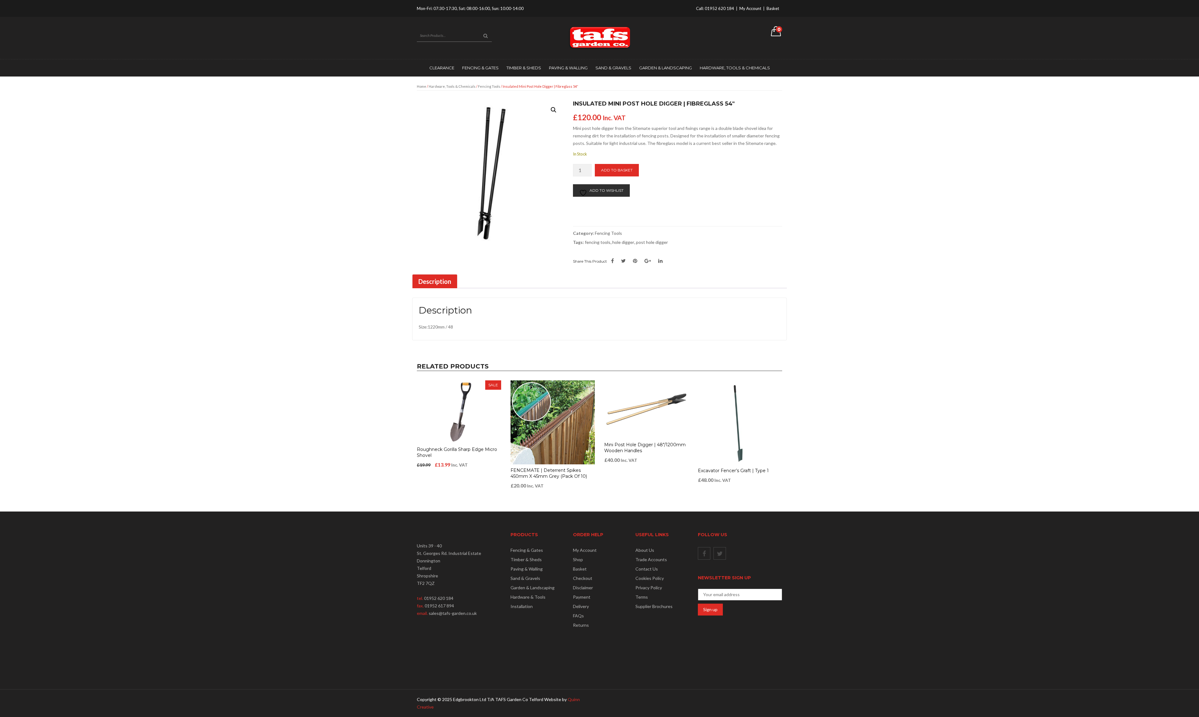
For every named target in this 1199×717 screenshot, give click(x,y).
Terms (641, 597)
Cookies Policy (649, 578)
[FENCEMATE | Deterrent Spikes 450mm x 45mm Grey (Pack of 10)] (553, 422)
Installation (522, 606)
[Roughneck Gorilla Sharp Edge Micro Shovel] (459, 412)
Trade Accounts (651, 559)
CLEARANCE (441, 67)
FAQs (578, 615)
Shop (578, 559)
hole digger (623, 242)
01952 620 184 (719, 8)
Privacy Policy (648, 587)
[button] (553, 110)
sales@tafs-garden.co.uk (453, 613)
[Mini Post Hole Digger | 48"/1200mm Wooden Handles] (646, 409)
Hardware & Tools (528, 597)
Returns (581, 625)
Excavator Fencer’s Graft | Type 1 (733, 470)
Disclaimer (583, 587)
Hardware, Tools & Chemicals (735, 67)
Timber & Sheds (523, 67)
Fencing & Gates (480, 67)
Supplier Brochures (654, 606)
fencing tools (597, 242)
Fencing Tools (489, 86)
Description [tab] (434, 281)
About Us (644, 550)
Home (421, 86)
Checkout (582, 578)
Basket (773, 8)
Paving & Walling (568, 67)
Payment (581, 597)
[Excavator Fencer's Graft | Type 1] (740, 422)
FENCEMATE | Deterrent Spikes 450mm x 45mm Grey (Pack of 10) (549, 473)
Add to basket (617, 170)
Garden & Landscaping (665, 67)
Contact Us (646, 568)
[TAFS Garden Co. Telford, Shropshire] (599, 37)
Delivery (581, 606)
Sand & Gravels (613, 67)
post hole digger (652, 242)
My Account (750, 8)
